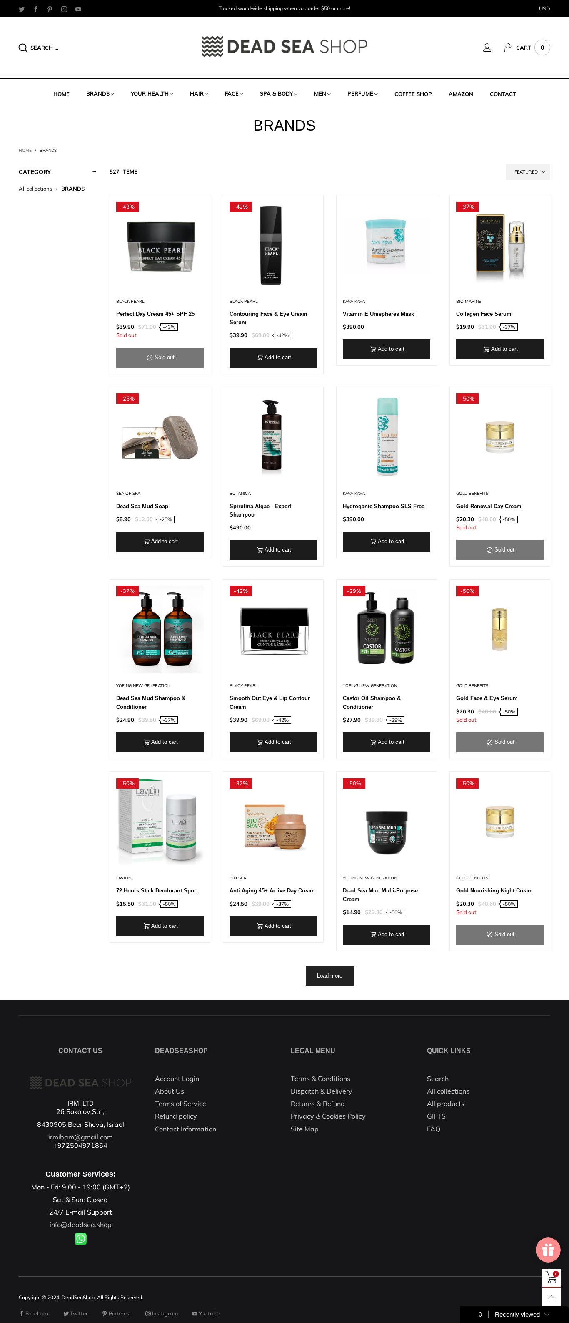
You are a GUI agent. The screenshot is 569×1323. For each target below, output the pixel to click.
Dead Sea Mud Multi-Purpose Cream (380, 894)
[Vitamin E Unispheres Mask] (386, 245)
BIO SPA (238, 878)
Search (438, 1078)
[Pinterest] (50, 9)
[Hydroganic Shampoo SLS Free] (386, 437)
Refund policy (176, 1116)
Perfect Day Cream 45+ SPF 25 (155, 314)
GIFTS (436, 1116)
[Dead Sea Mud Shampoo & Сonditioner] (160, 629)
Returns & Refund (318, 1103)
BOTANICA (240, 493)
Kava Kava (354, 301)
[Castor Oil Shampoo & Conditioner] (386, 629)
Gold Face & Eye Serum (487, 698)
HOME (61, 94)
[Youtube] (78, 9)
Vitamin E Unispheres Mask (378, 314)
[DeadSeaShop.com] (284, 46)
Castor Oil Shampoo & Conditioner (372, 702)
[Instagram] (64, 9)
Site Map (305, 1129)
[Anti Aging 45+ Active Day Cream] (273, 822)
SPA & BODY (276, 93)
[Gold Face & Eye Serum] (500, 629)
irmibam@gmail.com (80, 1137)
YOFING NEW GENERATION (143, 685)
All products (445, 1103)
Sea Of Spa (128, 493)
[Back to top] (551, 1297)
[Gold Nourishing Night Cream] (500, 822)
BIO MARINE (468, 301)
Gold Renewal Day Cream (489, 506)
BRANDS (98, 93)
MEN (320, 93)
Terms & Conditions (320, 1078)
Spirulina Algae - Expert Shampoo (260, 510)
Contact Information (185, 1129)
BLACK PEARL (130, 301)
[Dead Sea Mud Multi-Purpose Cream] (386, 822)
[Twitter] (22, 9)
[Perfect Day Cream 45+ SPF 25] (160, 245)
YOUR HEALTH (150, 93)
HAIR (197, 93)
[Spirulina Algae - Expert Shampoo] (273, 437)
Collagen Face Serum (484, 314)
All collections (35, 188)
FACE (232, 93)
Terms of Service (180, 1103)
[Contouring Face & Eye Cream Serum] (273, 245)
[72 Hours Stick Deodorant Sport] (160, 822)
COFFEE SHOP (413, 94)
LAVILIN (123, 878)
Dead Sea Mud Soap (142, 506)
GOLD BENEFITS (472, 493)
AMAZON (461, 94)
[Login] (493, 47)
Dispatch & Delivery (321, 1091)
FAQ (433, 1129)
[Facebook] (36, 9)
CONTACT (503, 94)
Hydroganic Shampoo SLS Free (383, 506)
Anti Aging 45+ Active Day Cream (272, 890)
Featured (526, 172)
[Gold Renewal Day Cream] (500, 437)
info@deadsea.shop (81, 1224)
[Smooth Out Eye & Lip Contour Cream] (273, 629)
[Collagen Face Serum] (500, 245)
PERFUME (360, 93)
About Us (169, 1091)
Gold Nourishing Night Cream (494, 890)
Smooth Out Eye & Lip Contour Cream (270, 702)
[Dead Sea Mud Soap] (160, 437)
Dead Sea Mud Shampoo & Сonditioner (150, 702)
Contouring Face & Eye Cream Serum (268, 318)
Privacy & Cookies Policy (328, 1116)
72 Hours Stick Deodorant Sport (157, 890)
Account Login (177, 1078)
